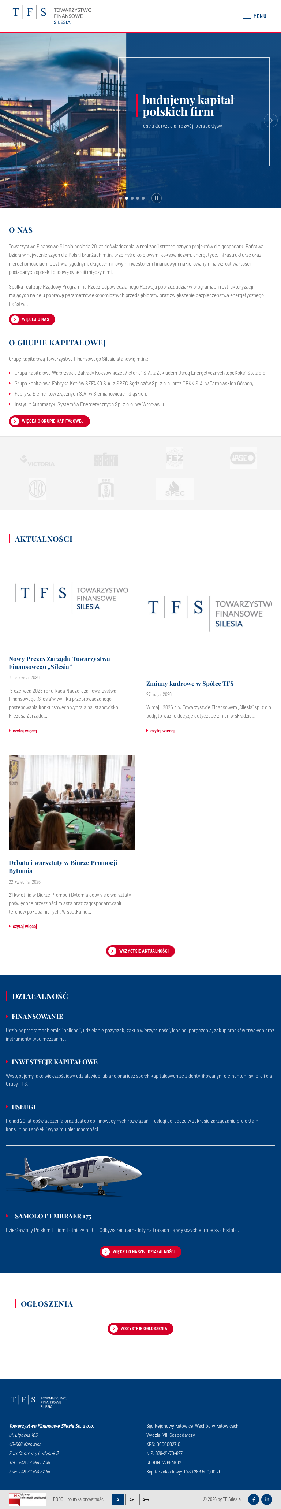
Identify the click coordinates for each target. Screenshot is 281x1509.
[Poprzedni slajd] (10, 120)
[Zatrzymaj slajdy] (156, 198)
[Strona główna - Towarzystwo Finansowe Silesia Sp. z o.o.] (38, 1402)
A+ (131, 1499)
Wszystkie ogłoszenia (144, 1328)
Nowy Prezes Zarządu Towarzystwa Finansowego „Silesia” (59, 662)
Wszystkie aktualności (144, 950)
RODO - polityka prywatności (79, 1499)
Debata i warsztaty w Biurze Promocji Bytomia (63, 866)
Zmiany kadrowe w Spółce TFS (190, 683)
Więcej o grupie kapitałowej (53, 421)
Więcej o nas (35, 319)
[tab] (120, 198)
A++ (145, 1499)
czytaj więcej (25, 730)
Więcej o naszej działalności (144, 1251)
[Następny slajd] (271, 120)
